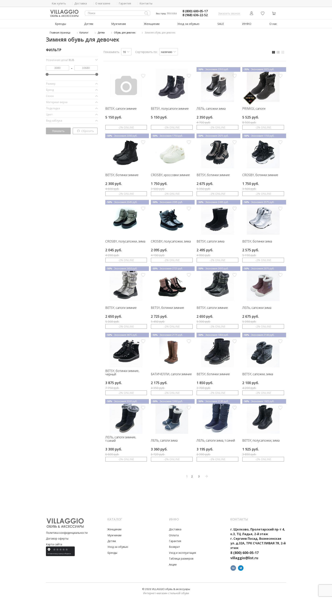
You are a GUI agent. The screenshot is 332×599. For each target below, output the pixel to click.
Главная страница (60, 32)
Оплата (174, 535)
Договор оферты (57, 538)
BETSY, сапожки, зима (257, 374)
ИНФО (246, 24)
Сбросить (87, 131)
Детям (88, 24)
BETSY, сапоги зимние (121, 108)
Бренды (60, 24)
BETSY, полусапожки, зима (261, 440)
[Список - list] (278, 52)
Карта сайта (54, 544)
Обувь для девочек (124, 32)
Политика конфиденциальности (67, 533)
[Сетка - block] (273, 52)
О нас (273, 24)
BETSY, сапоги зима (210, 241)
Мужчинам (118, 24)
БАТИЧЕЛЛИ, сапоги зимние (171, 374)
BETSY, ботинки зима (257, 241)
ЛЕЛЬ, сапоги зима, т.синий (216, 440)
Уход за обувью (188, 24)
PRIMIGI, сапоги (253, 108)
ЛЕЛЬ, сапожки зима (211, 108)
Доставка (175, 529)
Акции (173, 564)
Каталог (84, 32)
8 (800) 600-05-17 (195, 11)
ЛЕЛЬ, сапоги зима (164, 440)
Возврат (174, 547)
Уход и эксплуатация (182, 553)
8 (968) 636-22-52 (195, 15)
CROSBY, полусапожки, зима (125, 241)
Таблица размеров (181, 558)
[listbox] (126, 51)
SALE (220, 24)
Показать (58, 131)
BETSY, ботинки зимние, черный (122, 372)
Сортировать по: (146, 52)
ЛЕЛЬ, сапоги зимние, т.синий (120, 439)
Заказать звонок (229, 13)
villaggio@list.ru (244, 558)
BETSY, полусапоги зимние (170, 108)
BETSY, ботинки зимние (122, 175)
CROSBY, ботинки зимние (260, 175)
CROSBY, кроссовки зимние (170, 175)
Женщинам (151, 24)
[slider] (47, 74)
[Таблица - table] (282, 52)
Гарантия (175, 541)
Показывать (111, 52)
